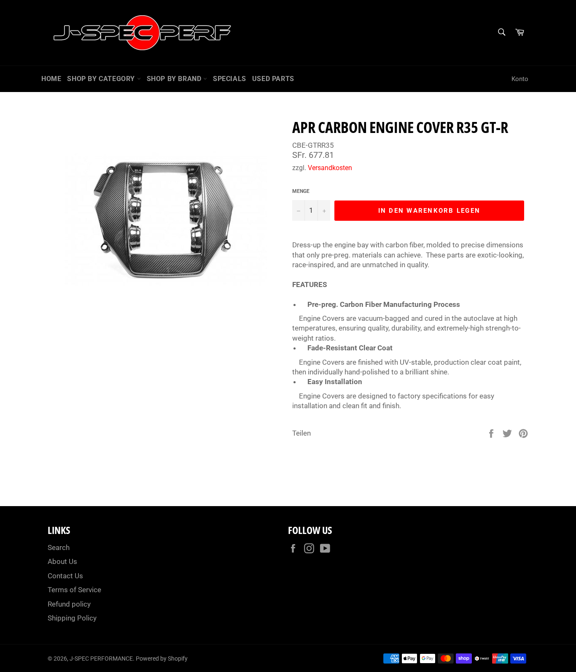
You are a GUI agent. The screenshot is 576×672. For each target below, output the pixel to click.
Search (59, 547)
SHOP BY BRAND (175, 79)
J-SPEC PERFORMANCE (101, 658)
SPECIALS (229, 79)
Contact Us (65, 576)
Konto (519, 79)
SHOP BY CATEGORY (102, 79)
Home (51, 79)
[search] (501, 32)
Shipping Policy (72, 618)
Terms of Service (74, 589)
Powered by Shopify (162, 658)
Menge (301, 191)
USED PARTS (273, 79)
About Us (62, 561)
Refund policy (69, 604)
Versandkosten (330, 168)
